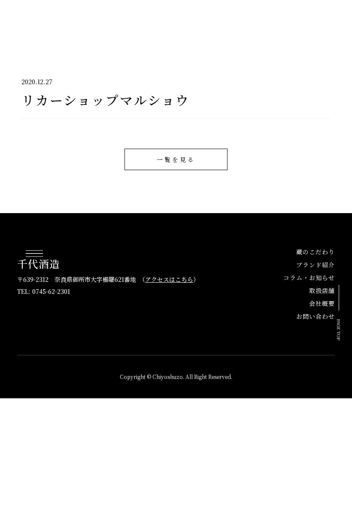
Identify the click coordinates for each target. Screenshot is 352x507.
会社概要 (267, 25)
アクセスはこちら (169, 279)
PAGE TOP (339, 329)
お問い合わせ (314, 25)
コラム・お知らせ (172, 25)
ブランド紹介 (111, 25)
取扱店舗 (226, 25)
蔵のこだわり (315, 251)
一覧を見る (176, 159)
